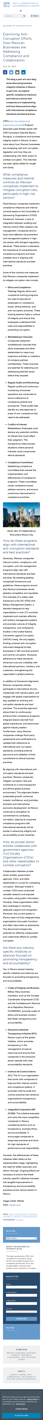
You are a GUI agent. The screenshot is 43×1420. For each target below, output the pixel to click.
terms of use (20, 1404)
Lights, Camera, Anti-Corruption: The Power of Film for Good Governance (21, 1375)
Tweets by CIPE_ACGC (14, 1335)
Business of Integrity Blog (17, 26)
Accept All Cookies (21, 1415)
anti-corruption (18, 1214)
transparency (30, 1216)
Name (8, 1284)
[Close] (40, 1393)
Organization (11, 1301)
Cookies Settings (21, 1409)
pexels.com (15, 1204)
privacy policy (32, 1399)
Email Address (11, 1292)
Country (9, 1309)
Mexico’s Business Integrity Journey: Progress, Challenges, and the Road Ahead (21, 1355)
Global (20, 1220)
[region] (21, 1405)
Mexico (17, 1216)
